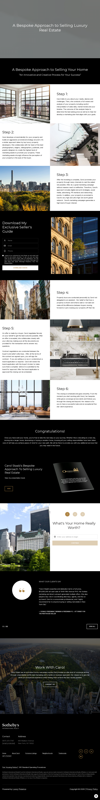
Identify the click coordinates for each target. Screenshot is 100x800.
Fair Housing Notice (9, 769)
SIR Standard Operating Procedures (32, 769)
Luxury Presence (19, 791)
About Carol (16, 755)
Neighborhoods (47, 755)
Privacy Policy (8, 263)
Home (4, 755)
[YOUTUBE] (81, 759)
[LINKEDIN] (91, 753)
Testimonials (62, 755)
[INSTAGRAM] (86, 753)
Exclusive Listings (31, 755)
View (9, 488)
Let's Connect (6, 758)
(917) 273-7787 (8, 743)
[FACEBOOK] (81, 753)
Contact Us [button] (50, 686)
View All (92, 628)
